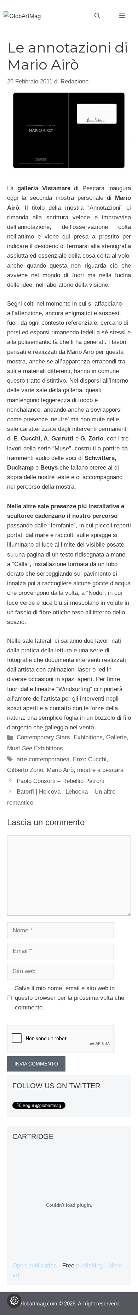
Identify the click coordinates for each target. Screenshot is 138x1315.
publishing (89, 1265)
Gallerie (116, 737)
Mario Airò (60, 770)
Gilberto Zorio (25, 770)
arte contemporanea (43, 759)
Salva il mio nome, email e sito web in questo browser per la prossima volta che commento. (69, 998)
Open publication (34, 1265)
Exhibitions (88, 737)
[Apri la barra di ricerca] (97, 16)
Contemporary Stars (43, 737)
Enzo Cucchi (90, 759)
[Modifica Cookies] (14, 1301)
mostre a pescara (100, 770)
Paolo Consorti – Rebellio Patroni (60, 781)
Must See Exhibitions (35, 748)
